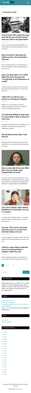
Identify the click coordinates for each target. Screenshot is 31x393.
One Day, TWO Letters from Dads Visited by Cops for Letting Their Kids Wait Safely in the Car (14, 229)
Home (3, 7)
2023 (5, 339)
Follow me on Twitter (7, 300)
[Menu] (28, 2)
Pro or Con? (5, 320)
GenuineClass (19, 389)
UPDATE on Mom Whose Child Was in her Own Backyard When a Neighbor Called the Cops (15, 249)
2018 (5, 350)
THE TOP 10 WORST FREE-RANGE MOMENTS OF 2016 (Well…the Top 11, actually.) (15, 210)
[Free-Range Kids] (8, 2)
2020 (5, 346)
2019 (5, 348)
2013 (5, 362)
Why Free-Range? (7, 321)
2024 (5, 337)
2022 (5, 341)
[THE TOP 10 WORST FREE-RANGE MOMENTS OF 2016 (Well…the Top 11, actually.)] (15, 197)
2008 (5, 374)
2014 (5, 360)
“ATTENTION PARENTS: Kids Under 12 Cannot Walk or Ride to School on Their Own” (15, 117)
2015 (5, 357)
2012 (5, 364)
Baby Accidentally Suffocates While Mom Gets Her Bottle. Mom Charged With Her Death (15, 170)
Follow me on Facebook (8, 302)
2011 (5, 367)
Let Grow (7, 308)
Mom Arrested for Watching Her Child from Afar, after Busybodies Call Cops (14, 57)
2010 (5, 369)
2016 (5, 355)
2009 (5, 371)
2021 (5, 343)
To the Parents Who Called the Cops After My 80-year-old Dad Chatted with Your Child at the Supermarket (15, 37)
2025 (5, 334)
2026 (5, 332)
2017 (5, 353)
